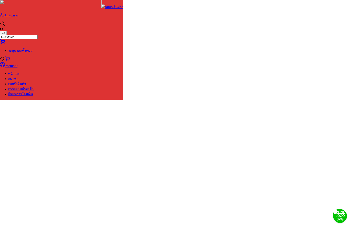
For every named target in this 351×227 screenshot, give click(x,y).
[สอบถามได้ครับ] (340, 216)
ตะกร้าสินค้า (17, 84)
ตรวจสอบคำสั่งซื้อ (21, 89)
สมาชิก (13, 78)
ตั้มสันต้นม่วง (9, 15)
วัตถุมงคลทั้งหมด (20, 50)
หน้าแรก (14, 73)
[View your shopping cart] (2, 43)
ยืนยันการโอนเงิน (20, 94)
